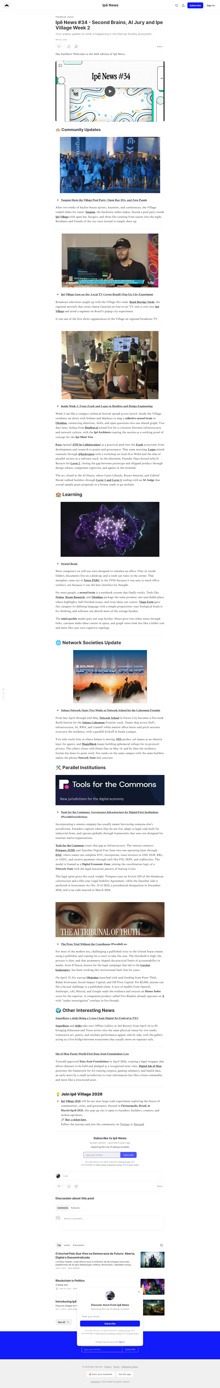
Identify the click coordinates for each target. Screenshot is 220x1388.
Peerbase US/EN (64, 17)
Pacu (59, 444)
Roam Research (75, 597)
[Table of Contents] (3, 694)
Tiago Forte (146, 601)
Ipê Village (62, 216)
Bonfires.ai (91, 427)
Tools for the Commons (70, 845)
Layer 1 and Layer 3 (109, 480)
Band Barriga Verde (141, 302)
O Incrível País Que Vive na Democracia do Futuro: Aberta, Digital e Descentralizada (95, 1255)
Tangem (90, 212)
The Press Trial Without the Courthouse (85, 944)
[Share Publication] (183, 5)
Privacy (107, 1366)
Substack (95, 1381)
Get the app (125, 1374)
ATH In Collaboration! (86, 444)
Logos (152, 449)
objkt (78, 1025)
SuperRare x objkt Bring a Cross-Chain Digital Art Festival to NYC (97, 1018)
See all (61, 1322)
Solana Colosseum (93, 722)
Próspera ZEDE (65, 850)
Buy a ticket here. (76, 1119)
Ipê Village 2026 (71, 1101)
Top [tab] (59, 1245)
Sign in (211, 5)
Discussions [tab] (78, 1245)
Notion (60, 597)
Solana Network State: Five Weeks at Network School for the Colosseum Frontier (110, 710)
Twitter (125, 1124)
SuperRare (62, 1025)
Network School (109, 717)
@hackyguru (86, 454)
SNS (119, 739)
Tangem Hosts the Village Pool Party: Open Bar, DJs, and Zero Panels (104, 200)
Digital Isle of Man (150, 1066)
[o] (110, 91)
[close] (138, 1292)
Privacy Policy (133, 1333)
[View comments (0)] (69, 47)
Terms (116, 1366)
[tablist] (68, 1208)
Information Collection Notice (109, 1333)
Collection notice (129, 1366)
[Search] (177, 5)
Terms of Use (124, 1330)
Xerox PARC (92, 580)
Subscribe (195, 5)
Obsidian (61, 423)
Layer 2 (75, 463)
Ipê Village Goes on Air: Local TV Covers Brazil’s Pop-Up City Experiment (107, 294)
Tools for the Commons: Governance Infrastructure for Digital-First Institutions (109, 812)
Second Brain (69, 563)
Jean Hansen (74, 1268)
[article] (110, 1263)
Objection (92, 977)
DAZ (59, 854)
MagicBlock (89, 744)
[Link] (51, 129)
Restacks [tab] (75, 1208)
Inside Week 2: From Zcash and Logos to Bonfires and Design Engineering (107, 406)
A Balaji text (62, 1284)
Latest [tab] (67, 1245)
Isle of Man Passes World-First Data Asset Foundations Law (92, 1053)
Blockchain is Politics (70, 1280)
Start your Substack (102, 1374)
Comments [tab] (62, 1208)
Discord (139, 1124)
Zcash (139, 444)
